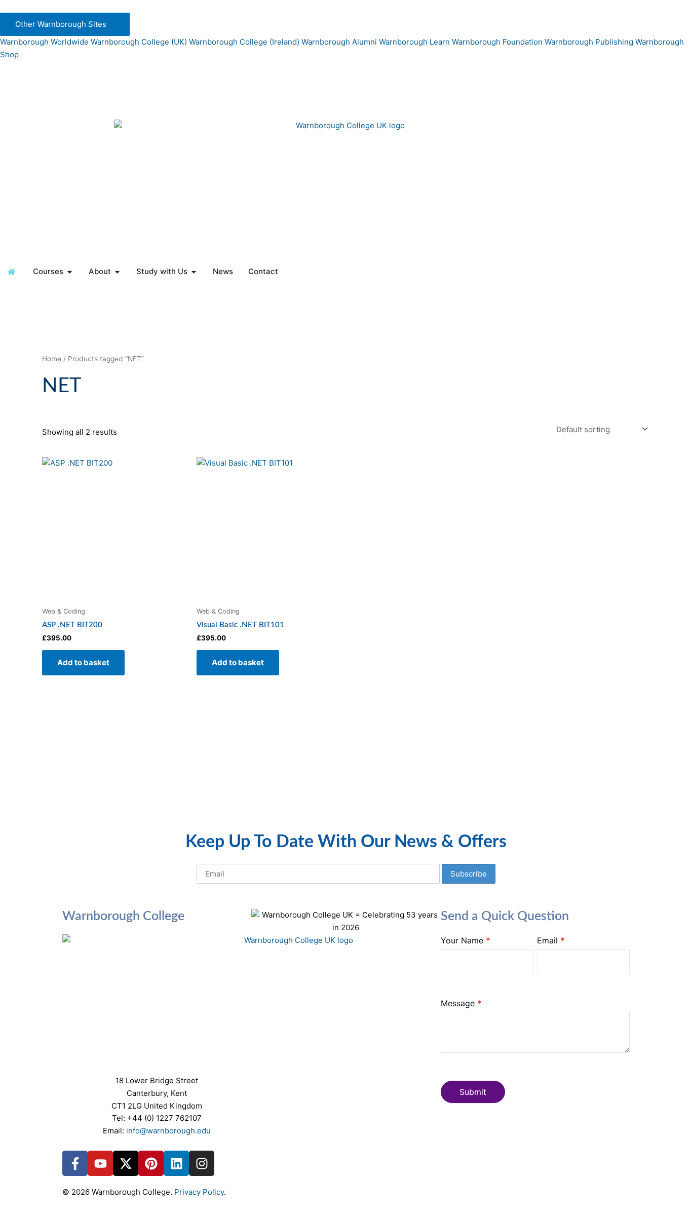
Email (551, 940)
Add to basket (83, 662)
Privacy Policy (199, 1192)
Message (461, 1003)
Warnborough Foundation (497, 42)
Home (51, 359)
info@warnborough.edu (168, 1130)
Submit (472, 1092)
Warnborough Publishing (589, 42)
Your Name (465, 940)
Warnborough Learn (414, 42)
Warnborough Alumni (339, 42)
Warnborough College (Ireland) (244, 42)
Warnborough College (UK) (139, 42)
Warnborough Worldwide (44, 42)
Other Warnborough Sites (61, 24)
